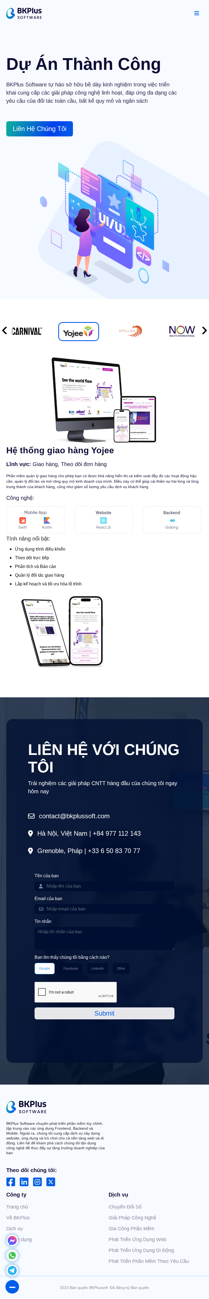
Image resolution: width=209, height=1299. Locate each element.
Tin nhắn (43, 921)
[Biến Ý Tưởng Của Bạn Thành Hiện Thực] (24, 13)
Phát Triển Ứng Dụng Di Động (141, 1250)
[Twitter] (50, 1182)
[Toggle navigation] (197, 13)
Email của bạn (48, 898)
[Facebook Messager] (12, 1244)
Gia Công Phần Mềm (131, 1228)
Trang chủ (17, 1207)
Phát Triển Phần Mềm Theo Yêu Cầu (149, 1261)
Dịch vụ (14, 1228)
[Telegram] (12, 1274)
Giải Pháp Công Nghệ (132, 1217)
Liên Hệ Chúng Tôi (39, 128)
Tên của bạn (47, 875)
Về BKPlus (18, 1217)
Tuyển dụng (19, 1239)
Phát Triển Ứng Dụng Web (137, 1239)
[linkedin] (24, 1182)
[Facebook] (10, 1182)
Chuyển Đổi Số (125, 1207)
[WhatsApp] (12, 1259)
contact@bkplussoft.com (74, 816)
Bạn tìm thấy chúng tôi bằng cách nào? (72, 957)
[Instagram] (37, 1182)
